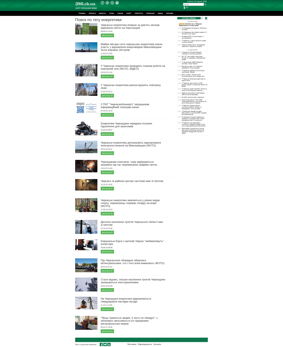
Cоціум (120, 13)
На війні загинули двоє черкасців (193, 97)
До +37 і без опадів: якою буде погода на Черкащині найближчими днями (193, 58)
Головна (81, 13)
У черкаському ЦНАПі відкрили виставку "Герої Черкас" (192, 63)
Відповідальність (145, 344)
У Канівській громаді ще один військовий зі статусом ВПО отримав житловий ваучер (194, 113)
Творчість (139, 13)
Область (102, 13)
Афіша (160, 13)
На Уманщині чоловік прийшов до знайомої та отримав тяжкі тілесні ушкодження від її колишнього (193, 118)
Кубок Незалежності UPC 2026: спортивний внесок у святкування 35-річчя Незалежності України (194, 101)
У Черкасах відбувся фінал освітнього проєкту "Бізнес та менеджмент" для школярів (192, 107)
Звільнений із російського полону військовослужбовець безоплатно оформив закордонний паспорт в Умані (193, 131)
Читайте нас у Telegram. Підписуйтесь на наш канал (190, 24)
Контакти (157, 344)
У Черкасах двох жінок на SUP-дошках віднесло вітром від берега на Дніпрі (194, 84)
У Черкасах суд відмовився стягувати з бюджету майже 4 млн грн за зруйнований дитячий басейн (194, 124)
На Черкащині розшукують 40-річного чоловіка (194, 28)
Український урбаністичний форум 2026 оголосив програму (193, 93)
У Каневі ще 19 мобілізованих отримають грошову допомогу (192, 53)
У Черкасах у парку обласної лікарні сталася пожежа (194, 41)
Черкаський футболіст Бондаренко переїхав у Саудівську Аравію (193, 45)
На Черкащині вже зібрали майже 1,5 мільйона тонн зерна (194, 33)
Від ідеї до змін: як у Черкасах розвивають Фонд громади (192, 67)
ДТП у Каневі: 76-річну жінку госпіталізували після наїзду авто (193, 75)
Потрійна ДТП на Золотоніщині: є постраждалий (193, 37)
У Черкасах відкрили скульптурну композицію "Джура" (193, 71)
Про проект (132, 344)
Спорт (128, 13)
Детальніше (106, 35)
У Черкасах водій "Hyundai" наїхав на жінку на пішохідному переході (194, 89)
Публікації (150, 13)
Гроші (111, 13)
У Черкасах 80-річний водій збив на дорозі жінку (193, 79)
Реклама (169, 13)
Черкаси (92, 13)
